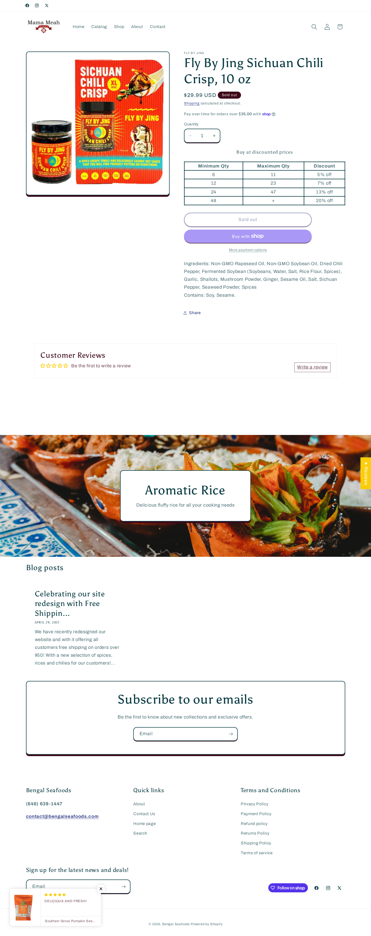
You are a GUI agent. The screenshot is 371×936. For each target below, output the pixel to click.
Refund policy (254, 823)
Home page (144, 823)
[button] (314, 26)
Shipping (191, 103)
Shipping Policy (256, 843)
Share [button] (195, 313)
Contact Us (144, 814)
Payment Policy (256, 814)
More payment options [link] (248, 250)
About (139, 804)
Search (140, 833)
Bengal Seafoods (176, 924)
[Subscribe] (230, 734)
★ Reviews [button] (365, 473)
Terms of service (257, 853)
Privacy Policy (255, 804)
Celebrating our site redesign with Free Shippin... (70, 603)
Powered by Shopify (207, 924)
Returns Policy (255, 833)
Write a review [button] (312, 367)
